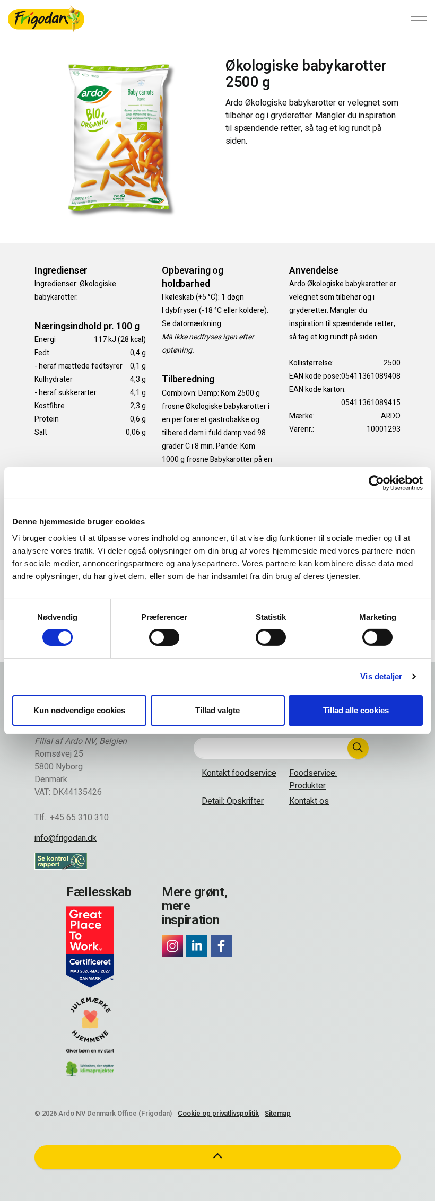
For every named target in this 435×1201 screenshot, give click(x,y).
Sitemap (278, 1113)
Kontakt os (309, 801)
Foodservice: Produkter (313, 779)
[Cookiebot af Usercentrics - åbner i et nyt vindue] (376, 482)
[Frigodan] (46, 18)
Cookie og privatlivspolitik (218, 1113)
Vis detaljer (381, 676)
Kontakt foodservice (239, 773)
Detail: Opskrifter (233, 801)
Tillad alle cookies (356, 710)
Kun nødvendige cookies (79, 710)
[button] (358, 748)
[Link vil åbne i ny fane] (172, 946)
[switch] (164, 637)
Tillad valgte (217, 710)
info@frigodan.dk (65, 838)
